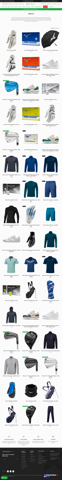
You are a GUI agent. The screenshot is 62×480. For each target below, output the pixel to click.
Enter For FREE (37, 244)
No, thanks (44, 249)
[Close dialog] (47, 230)
